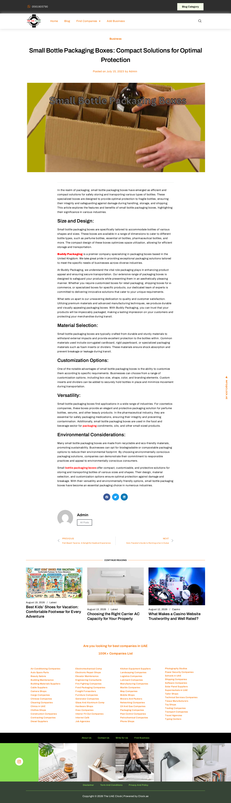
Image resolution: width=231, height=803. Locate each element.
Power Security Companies (179, 672)
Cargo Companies (40, 695)
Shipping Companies (176, 679)
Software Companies (176, 683)
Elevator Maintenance (87, 676)
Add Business (116, 21)
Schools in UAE (173, 676)
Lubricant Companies (131, 680)
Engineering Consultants (88, 680)
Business (116, 38)
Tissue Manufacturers (176, 701)
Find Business (141, 738)
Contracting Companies (43, 717)
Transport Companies (176, 712)
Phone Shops (127, 721)
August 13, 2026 (96, 609)
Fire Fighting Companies (88, 684)
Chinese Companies (41, 699)
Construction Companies (44, 714)
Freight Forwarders (85, 691)
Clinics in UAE (38, 706)
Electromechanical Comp (88, 669)
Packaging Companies (132, 710)
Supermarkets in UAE (176, 690)
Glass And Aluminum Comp (89, 702)
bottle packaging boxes (81, 467)
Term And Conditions (111, 785)
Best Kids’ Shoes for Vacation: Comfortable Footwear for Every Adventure (53, 611)
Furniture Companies (86, 695)
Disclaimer (88, 785)
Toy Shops (170, 704)
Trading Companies (175, 708)
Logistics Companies (131, 676)
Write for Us (122, 738)
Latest (53, 602)
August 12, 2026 (158, 609)
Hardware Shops (84, 706)
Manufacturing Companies (134, 684)
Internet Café (82, 717)
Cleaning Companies (42, 702)
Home (54, 21)
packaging (90, 425)
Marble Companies (130, 687)
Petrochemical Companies (134, 717)
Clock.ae (143, 796)
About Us (86, 738)
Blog (67, 21)
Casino (176, 609)
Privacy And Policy (138, 785)
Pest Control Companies (133, 714)
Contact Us (103, 738)
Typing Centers (173, 719)
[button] (200, 21)
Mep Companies (129, 691)
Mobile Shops (127, 695)
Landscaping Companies (133, 672)
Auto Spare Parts (40, 672)
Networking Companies (132, 702)
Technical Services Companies (181, 697)
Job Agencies (82, 721)
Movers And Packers (131, 699)
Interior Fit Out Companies (89, 714)
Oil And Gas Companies (133, 706)
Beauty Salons (38, 676)
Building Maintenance (42, 680)
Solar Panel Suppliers (176, 686)
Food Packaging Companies (90, 687)
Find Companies (86, 21)
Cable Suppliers (39, 687)
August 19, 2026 (35, 602)
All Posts (84, 522)
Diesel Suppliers (39, 721)
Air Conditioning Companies (45, 669)
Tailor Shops (171, 694)
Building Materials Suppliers (45, 684)
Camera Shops (38, 691)
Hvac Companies (84, 710)
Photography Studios (176, 668)
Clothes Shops (38, 710)
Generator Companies (87, 699)
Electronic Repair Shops (88, 672)
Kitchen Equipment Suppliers (135, 669)
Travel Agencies (173, 715)
